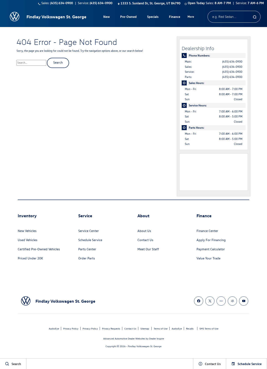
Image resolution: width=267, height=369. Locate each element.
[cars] (221, 301)
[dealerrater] (232, 301)
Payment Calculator (210, 249)
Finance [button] (174, 17)
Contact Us (145, 240)
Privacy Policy (70, 328)
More (190, 17)
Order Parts (86, 258)
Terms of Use (161, 328)
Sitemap (144, 328)
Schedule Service (90, 240)
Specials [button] (153, 17)
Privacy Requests (111, 328)
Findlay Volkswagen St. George (144, 346)
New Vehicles (27, 231)
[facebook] (198, 301)
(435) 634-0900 (232, 61)
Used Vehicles (27, 240)
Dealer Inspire (156, 338)
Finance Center (207, 231)
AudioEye (54, 328)
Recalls (190, 328)
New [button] (107, 17)
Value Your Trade (208, 258)
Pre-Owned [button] (128, 17)
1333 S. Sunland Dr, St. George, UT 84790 (150, 3)
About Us (144, 231)
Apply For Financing (211, 240)
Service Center (88, 231)
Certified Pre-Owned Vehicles (39, 249)
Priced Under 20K (30, 258)
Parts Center (87, 249)
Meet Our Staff (148, 249)
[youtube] (243, 301)
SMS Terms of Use (208, 328)
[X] (209, 301)
